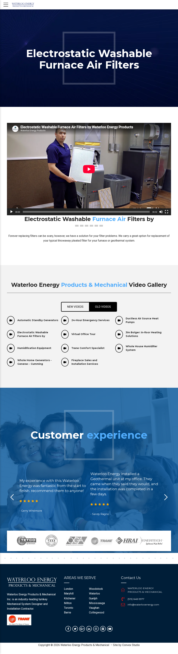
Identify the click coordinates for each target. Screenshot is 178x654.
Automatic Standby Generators (37, 320)
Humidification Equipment (34, 348)
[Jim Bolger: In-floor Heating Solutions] (119, 334)
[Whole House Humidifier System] (119, 348)
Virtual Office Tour (83, 334)
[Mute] (161, 212)
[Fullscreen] (166, 212)
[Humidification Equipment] (11, 348)
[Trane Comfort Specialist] (65, 348)
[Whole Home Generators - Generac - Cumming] (11, 362)
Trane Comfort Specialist (87, 348)
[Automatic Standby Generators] (11, 320)
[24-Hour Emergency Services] (65, 320)
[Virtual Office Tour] (65, 334)
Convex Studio (131, 645)
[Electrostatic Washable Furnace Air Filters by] (11, 334)
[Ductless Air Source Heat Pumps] (119, 320)
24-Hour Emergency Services (90, 320)
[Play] (11, 212)
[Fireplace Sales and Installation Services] (65, 362)
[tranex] (19, 619)
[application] (89, 169)
